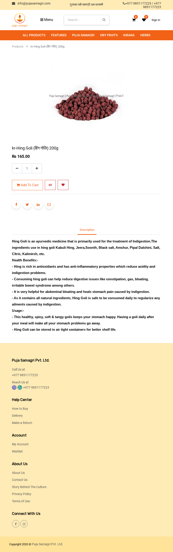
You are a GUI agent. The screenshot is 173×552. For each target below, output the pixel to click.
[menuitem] (34, 35)
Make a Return (22, 423)
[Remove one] (17, 168)
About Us (18, 473)
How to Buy (20, 408)
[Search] (104, 20)
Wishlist (17, 451)
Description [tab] (87, 229)
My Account (20, 444)
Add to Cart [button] (29, 185)
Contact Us (19, 480)
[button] (50, 185)
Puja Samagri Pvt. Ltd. (47, 544)
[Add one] (37, 168)
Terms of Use (21, 501)
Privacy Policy (21, 494)
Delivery (17, 415)
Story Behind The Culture (29, 487)
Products (17, 46)
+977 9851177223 (152, 5)
